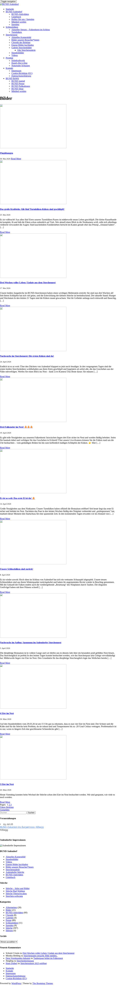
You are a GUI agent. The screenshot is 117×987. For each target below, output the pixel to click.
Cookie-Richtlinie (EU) (22, 73)
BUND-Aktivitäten (20, 14)
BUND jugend (18, 81)
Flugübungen (6, 153)
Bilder (8, 910)
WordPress (16, 983)
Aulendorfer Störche (15, 872)
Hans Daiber (11, 963)
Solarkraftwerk (18, 60)
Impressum (16, 71)
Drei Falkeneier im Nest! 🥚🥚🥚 (16, 427)
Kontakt (9, 68)
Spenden (15, 24)
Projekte (9, 58)
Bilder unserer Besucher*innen (25, 40)
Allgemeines (11, 907)
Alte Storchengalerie (26, 50)
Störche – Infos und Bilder (18, 888)
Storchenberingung (25, 961)
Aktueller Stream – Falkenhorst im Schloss (30, 29)
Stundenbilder (17, 53)
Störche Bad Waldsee (15, 891)
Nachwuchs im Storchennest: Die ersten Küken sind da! (27, 356)
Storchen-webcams (14, 896)
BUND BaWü (12, 78)
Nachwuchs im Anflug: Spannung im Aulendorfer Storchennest (30, 642)
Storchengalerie (13, 869)
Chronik (9, 915)
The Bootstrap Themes (42, 983)
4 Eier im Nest (7, 713)
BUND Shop (17, 88)
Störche (9, 928)
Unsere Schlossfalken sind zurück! (16, 569)
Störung (9, 930)
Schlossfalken (12, 27)
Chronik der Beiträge (20, 42)
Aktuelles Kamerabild (21, 37)
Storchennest (11, 35)
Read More (16, 158)
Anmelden (4, 810)
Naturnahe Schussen (20, 65)
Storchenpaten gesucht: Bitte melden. (41, 955)
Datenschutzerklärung (21, 76)
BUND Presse (17, 83)
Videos (14, 55)
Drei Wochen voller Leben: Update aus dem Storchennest (28, 282)
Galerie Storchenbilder (21, 47)
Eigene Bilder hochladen (22, 45)
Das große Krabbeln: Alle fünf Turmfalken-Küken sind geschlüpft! (32, 209)
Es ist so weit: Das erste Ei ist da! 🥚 (17, 498)
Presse (8, 920)
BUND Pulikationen (20, 86)
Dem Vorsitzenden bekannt (18, 958)
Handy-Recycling (19, 63)
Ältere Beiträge (7, 807)
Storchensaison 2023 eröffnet (33, 963)
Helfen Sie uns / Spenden (22, 19)
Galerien (9, 917)
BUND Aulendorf (14, 11)
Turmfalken (16, 32)
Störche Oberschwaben (16, 893)
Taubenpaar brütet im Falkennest (48, 958)
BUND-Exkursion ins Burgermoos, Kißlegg (22, 827)
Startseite (10, 9)
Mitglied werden (18, 22)
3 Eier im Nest (7, 784)
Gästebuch (16, 17)
